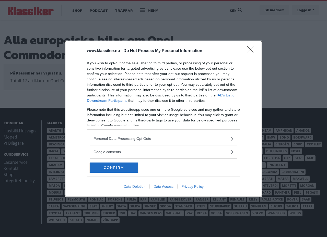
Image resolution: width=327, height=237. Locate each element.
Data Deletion (135, 186)
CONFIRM (114, 168)
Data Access (163, 186)
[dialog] (163, 118)
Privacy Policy (192, 186)
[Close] (252, 51)
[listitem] (163, 138)
